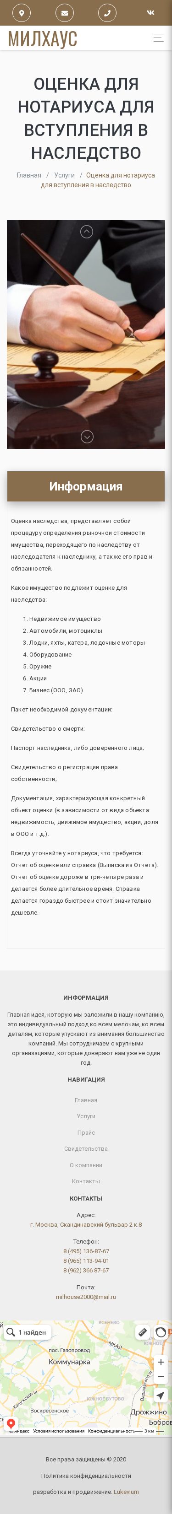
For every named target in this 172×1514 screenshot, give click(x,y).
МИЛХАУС (42, 38)
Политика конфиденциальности (86, 1475)
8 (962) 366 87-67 (86, 1270)
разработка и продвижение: (86, 1491)
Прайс (86, 1132)
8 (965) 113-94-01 (86, 1260)
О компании (86, 1165)
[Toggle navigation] (156, 38)
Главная (86, 1100)
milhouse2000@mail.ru (86, 1296)
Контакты (86, 1181)
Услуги (86, 1116)
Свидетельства (86, 1148)
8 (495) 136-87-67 (86, 1251)
